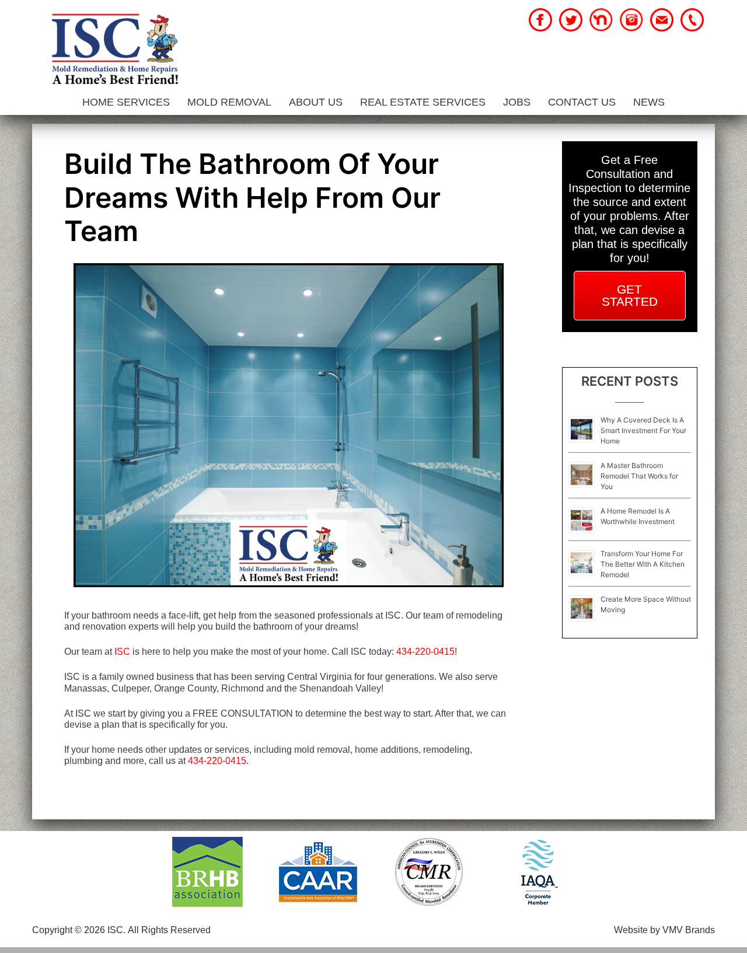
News (649, 102)
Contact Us (582, 102)
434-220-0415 (425, 652)
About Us (316, 102)
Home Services (126, 102)
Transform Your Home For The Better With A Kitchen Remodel (643, 564)
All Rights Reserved (169, 930)
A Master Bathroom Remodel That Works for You (639, 476)
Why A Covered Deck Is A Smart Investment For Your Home (643, 430)
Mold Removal (229, 102)
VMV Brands (688, 930)
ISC (122, 652)
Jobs (516, 102)
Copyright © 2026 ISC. (78, 930)
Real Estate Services (423, 102)
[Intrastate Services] (115, 50)
